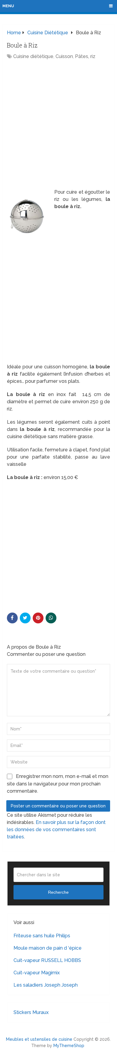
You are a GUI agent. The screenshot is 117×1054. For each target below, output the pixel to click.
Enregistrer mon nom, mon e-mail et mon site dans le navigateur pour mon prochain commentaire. (57, 783)
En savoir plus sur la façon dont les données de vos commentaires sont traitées (56, 829)
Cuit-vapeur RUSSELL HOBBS (47, 960)
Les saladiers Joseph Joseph (46, 985)
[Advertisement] (58, 124)
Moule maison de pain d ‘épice (48, 948)
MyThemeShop (68, 1045)
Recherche (58, 892)
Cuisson (64, 56)
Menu (8, 6)
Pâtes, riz (85, 56)
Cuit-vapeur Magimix (37, 973)
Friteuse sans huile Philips (42, 936)
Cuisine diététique (33, 56)
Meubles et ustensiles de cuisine (39, 1039)
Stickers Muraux (31, 1012)
